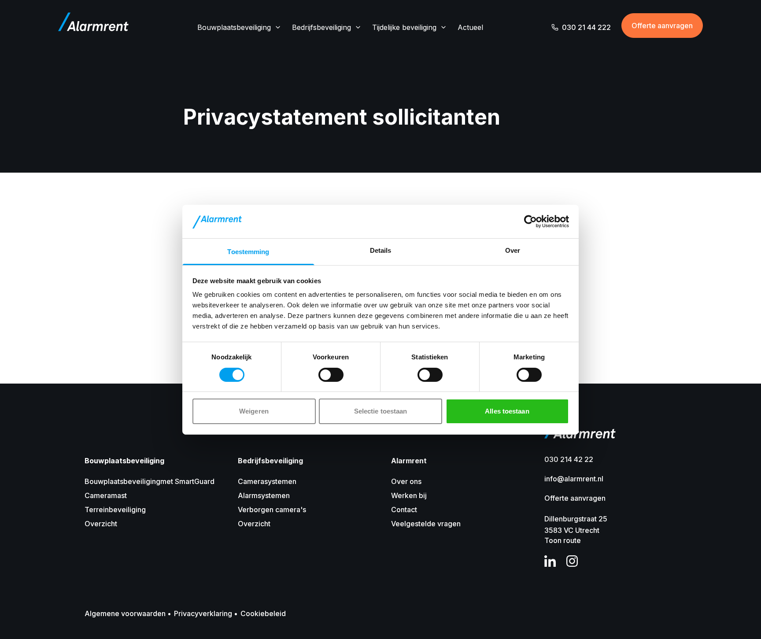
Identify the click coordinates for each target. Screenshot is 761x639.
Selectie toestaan (380, 411)
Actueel (470, 27)
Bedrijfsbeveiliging (321, 27)
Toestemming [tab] (248, 251)
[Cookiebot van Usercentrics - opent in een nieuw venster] (530, 221)
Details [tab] (381, 250)
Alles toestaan (507, 411)
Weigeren (254, 411)
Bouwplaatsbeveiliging (234, 27)
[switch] (331, 375)
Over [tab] (512, 250)
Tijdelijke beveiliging (404, 27)
